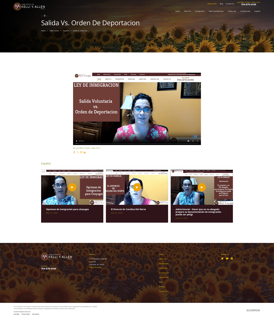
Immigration (163, 263)
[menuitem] (16, 314)
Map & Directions (95, 267)
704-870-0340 (248, 4)
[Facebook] (232, 258)
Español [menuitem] (257, 11)
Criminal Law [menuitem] (245, 11)
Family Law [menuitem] (232, 11)
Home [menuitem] (177, 11)
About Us (162, 259)
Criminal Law (164, 273)
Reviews (162, 287)
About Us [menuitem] (187, 11)
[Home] (29, 6)
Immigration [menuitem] (200, 11)
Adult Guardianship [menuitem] (216, 11)
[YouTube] (227, 258)
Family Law (163, 268)
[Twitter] (222, 258)
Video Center (212, 4)
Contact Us (230, 4)
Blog (221, 4)
